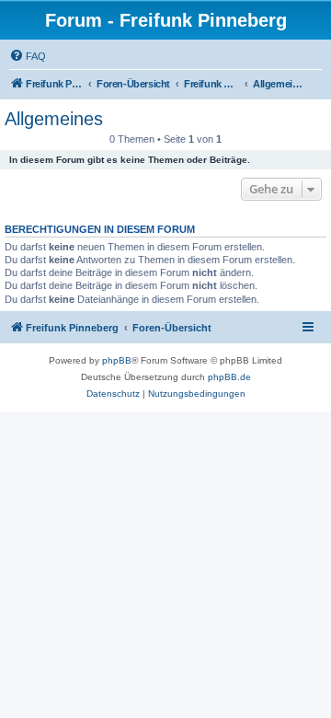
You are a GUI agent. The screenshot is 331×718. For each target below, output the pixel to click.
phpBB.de (229, 377)
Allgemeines (54, 119)
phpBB (116, 360)
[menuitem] (27, 56)
